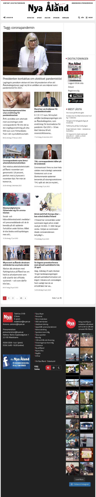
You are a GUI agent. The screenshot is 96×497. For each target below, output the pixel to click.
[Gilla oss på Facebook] (16, 362)
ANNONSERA (76, 3)
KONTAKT (6, 3)
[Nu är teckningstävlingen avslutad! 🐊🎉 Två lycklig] (86, 454)
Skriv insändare (41, 319)
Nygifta (37, 353)
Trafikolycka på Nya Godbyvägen (77, 126)
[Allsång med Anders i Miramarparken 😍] (86, 425)
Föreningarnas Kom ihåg (44, 342)
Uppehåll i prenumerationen (45, 327)
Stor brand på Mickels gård (75, 112)
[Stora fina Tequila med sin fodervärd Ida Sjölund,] (86, 397)
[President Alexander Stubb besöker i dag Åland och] (86, 368)
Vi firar (37, 356)
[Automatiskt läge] (48, 367)
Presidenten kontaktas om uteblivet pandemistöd (32, 78)
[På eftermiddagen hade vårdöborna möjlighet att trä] (72, 368)
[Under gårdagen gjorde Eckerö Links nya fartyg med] (86, 382)
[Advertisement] (79, 37)
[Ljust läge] (53, 367)
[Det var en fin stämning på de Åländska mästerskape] (86, 339)
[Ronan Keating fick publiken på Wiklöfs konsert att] (72, 425)
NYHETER (30, 17)
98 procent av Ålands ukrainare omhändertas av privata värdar (16, 263)
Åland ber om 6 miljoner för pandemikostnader (46, 110)
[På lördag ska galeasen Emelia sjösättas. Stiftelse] (86, 468)
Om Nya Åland (40, 361)
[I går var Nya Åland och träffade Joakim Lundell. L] (72, 468)
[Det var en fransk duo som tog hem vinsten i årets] (72, 382)
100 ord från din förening (44, 340)
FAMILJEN (65, 17)
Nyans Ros (39, 350)
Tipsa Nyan (39, 313)
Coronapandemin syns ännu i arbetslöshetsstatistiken (15, 161)
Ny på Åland (39, 348)
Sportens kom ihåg (42, 332)
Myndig (38, 337)
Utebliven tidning (41, 324)
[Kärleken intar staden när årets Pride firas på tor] (72, 339)
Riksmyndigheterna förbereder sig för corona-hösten (14, 210)
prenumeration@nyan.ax (13, 332)
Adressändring (40, 329)
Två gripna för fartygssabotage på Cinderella (77, 122)
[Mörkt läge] (59, 367)
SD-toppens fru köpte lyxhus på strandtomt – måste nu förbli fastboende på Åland (76, 136)
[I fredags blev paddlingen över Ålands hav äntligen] (72, 354)
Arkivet (71, 86)
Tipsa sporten (40, 334)
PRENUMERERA (87, 3)
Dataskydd (51, 361)
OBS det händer (41, 321)
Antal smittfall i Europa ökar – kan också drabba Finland (47, 215)
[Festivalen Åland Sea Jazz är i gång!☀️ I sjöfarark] (86, 354)
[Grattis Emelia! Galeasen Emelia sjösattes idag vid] (86, 440)
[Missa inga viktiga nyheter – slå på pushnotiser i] (72, 397)
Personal (38, 316)
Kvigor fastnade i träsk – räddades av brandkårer (78, 130)
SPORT (39, 17)
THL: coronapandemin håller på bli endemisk (47, 162)
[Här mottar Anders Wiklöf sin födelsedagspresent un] (72, 440)
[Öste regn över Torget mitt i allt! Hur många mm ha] (72, 454)
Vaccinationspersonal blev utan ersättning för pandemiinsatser (14, 113)
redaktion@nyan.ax (22, 321)
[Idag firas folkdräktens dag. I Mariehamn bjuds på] (72, 411)
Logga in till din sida (75, 83)
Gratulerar (39, 345)
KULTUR (47, 17)
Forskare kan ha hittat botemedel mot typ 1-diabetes (79, 117)
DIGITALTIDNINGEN (18, 3)
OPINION (56, 17)
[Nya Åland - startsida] (48, 14)
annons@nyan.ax (17, 324)
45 (21, 298)
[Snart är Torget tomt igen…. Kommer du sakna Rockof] (86, 411)
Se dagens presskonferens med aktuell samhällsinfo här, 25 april (47, 265)
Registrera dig (73, 90)
